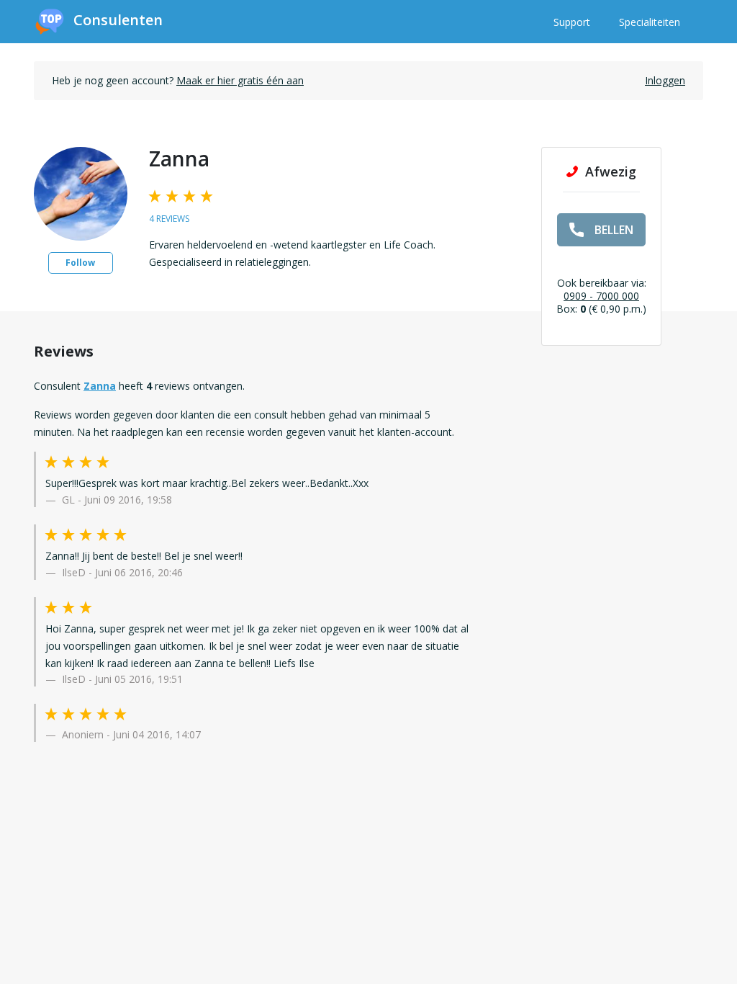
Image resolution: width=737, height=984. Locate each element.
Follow (80, 262)
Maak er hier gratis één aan (240, 80)
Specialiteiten (649, 22)
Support (571, 22)
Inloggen (665, 80)
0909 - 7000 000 (601, 296)
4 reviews (169, 219)
